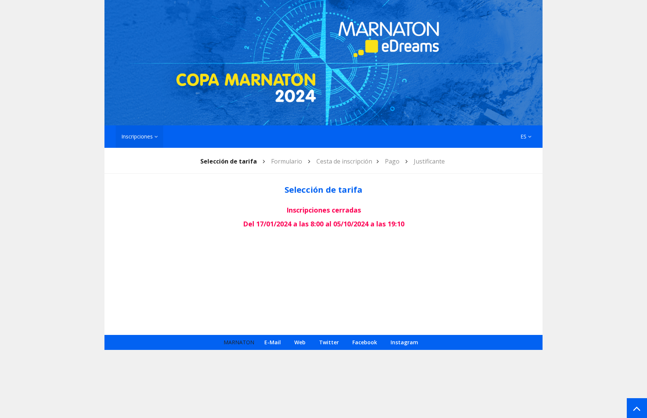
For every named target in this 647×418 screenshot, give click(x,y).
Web (300, 342)
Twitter (329, 342)
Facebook (364, 342)
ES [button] (524, 136)
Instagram (404, 342)
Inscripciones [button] (137, 136)
